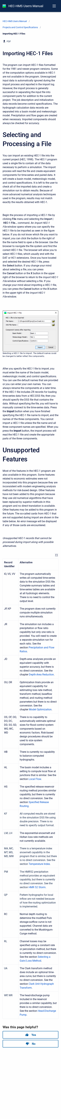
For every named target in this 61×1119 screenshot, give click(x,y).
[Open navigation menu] (54, 6)
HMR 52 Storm (37, 887)
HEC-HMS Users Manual (25, 6)
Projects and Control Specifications (20, 27)
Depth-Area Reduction (41, 674)
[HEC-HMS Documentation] (4, 6)
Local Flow (35, 779)
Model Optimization (40, 709)
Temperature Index (39, 863)
